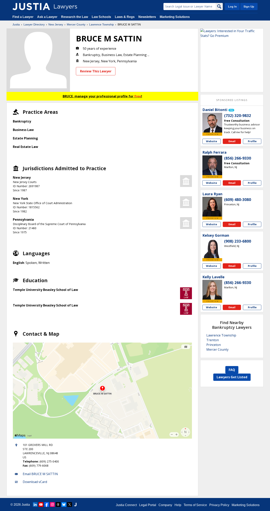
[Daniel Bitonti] (212, 123)
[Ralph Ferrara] (212, 165)
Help (178, 505)
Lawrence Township (101, 24)
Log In (232, 6)
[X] (69, 504)
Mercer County (76, 24)
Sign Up (249, 6)
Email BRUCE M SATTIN (40, 474)
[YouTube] (41, 504)
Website (211, 141)
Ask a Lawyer (47, 17)
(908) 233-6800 (237, 241)
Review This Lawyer (95, 71)
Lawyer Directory (34, 24)
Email (231, 141)
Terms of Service (195, 505)
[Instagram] (52, 504)
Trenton (212, 340)
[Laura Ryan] (212, 207)
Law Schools (101, 17)
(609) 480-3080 (237, 199)
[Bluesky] (63, 504)
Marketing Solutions (175, 17)
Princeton (213, 345)
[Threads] (58, 504)
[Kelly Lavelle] (212, 290)
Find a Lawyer (22, 17)
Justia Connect (126, 505)
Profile (252, 141)
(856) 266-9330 (237, 158)
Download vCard (35, 482)
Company (165, 505)
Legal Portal (147, 505)
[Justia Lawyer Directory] (31, 6)
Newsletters (147, 17)
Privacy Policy (219, 505)
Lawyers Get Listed (232, 377)
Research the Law (74, 17)
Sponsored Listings (231, 100)
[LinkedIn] (35, 504)
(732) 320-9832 (237, 115)
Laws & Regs (125, 17)
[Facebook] (46, 504)
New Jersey (55, 24)
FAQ (232, 370)
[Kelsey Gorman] (212, 248)
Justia (16, 24)
